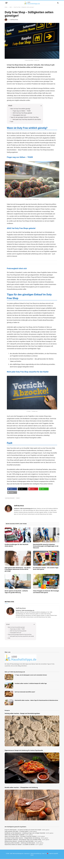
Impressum (27, 853)
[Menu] (6, 3)
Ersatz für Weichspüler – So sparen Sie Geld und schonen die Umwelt (23, 830)
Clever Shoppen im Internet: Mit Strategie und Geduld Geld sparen (46, 591)
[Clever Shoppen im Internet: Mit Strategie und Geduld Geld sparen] (46, 581)
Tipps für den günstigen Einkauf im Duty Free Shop (24, 117)
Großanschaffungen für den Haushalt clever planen (16, 545)
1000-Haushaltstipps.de (17, 853)
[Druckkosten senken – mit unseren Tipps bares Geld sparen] (46, 558)
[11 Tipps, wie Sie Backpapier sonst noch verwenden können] (9, 677)
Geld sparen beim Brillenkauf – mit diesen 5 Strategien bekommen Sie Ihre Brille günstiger (18, 569)
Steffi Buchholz (14, 19)
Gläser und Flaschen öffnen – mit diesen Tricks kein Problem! (21, 836)
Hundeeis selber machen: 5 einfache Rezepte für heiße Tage (31, 683)
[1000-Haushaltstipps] (32, 2)
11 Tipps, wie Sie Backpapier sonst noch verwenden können (31, 675)
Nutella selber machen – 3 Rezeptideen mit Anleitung (21, 787)
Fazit (11, 121)
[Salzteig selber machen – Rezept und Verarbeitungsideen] (32, 731)
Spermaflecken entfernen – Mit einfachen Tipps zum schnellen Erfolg (23, 839)
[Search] (58, 3)
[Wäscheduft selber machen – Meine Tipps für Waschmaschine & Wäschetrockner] (9, 702)
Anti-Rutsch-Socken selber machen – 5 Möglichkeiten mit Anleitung (22, 838)
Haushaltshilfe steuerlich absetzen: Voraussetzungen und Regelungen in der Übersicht (45, 546)
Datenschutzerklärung (36, 853)
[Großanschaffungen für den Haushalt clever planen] (18, 535)
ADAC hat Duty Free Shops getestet (22, 113)
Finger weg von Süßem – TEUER (22, 111)
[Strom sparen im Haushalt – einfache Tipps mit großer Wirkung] (18, 581)
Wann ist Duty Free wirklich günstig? (20, 108)
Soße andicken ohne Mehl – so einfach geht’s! (17, 831)
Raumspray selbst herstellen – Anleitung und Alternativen (20, 843)
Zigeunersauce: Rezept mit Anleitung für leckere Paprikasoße (24, 750)
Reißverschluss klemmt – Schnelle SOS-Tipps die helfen (19, 841)
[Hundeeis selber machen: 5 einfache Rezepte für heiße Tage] (9, 685)
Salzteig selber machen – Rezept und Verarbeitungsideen (22, 713)
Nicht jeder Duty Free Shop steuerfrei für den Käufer (27, 119)
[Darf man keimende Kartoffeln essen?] (9, 694)
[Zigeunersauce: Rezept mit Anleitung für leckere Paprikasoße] (32, 768)
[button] (12, 489)
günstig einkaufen (9, 498)
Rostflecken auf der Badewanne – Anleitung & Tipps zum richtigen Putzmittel (25, 833)
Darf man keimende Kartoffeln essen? (25, 692)
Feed (43, 853)
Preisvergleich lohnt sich (19, 115)
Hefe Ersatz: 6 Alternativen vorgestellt (14, 834)
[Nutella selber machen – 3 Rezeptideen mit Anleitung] (32, 805)
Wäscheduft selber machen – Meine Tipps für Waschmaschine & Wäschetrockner (36, 700)
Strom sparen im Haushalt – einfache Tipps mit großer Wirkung (16, 591)
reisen (17, 498)
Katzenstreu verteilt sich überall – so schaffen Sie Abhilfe (20, 844)
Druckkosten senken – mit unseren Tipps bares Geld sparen (45, 568)
